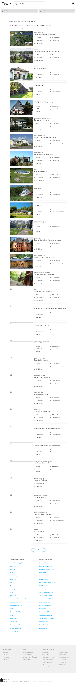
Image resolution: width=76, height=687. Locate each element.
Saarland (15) (13, 618)
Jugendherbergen (63, 652)
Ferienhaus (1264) (44, 579)
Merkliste (5, 652)
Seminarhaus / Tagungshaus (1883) (48, 618)
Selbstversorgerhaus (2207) (46, 615)
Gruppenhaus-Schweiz (47, 659)
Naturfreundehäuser (64, 657)
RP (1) (11, 615)
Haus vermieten (7, 656)
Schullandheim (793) (44, 612)
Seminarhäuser (63, 662)
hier (27, 28)
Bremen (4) (13, 579)
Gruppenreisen (45, 661)
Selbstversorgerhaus (64, 661)
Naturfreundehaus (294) (45, 605)
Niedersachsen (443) (15, 602)
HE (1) (11, 592)
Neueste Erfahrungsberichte (30, 657)
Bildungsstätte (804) (44, 572)
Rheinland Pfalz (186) (15, 612)
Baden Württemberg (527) (16, 563)
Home (4, 650)
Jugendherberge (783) (45, 599)
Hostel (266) (42, 589)
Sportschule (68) (43, 621)
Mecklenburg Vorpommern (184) (18, 599)
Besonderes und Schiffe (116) (46, 569)
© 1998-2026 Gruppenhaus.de (32, 681)
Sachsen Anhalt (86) (15, 625)
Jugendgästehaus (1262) (45, 595)
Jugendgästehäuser (64, 650)
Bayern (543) (13, 566)
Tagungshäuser (63, 664)
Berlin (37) (12, 569)
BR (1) (11, 572)
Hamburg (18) (13, 589)
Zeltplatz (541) (43, 628)
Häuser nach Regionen (28, 652)
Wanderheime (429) (44, 625)
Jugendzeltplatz (63, 654)
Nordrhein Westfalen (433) (16, 605)
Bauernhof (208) (43, 563)
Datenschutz (6, 659)
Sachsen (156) (13, 621)
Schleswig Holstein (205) (16, 628)
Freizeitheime (45, 652)
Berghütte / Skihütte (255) (45, 566)
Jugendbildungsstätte (47, 666)
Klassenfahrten (63, 656)
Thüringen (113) (14, 631)
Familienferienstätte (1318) (46, 576)
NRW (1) (12, 608)
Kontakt (5, 654)
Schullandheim (63, 659)
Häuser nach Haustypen (29, 656)
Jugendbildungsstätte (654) (46, 592)
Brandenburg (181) (15, 576)
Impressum (6, 657)
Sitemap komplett (27, 659)
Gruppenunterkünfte (47, 662)
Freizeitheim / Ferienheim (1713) (47, 582)
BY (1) (11, 585)
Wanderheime (45, 654)
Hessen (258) (13, 595)
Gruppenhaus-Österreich (48, 657)
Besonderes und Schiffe (48, 656)
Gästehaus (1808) (43, 585)
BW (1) (11, 582)
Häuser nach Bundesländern (30, 650)
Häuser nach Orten (27, 654)
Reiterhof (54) (42, 608)
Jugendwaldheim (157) (45, 602)
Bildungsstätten (46, 650)
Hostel (43, 664)
